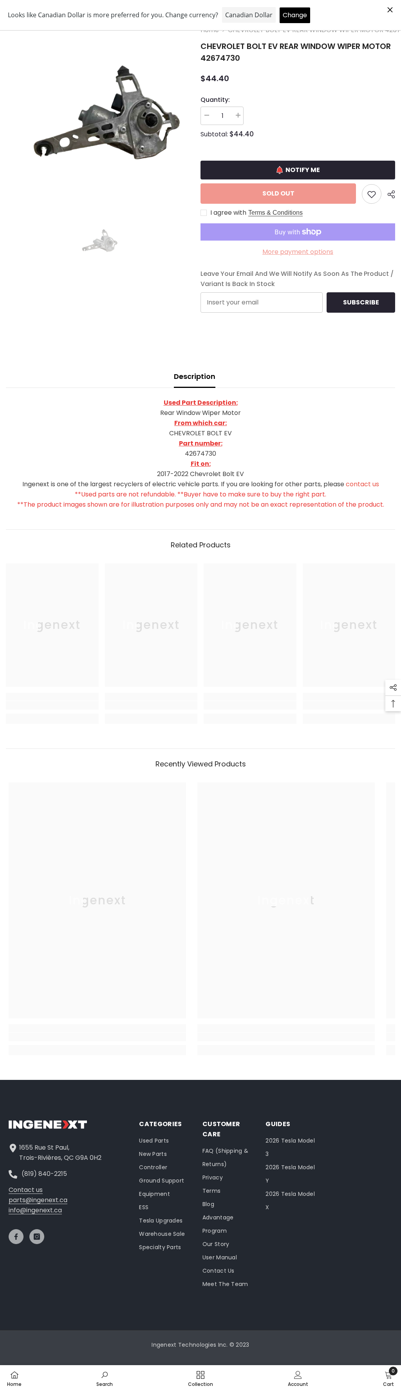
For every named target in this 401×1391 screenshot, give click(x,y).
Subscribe (361, 302)
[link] (52, 705)
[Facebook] (16, 1236)
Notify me (302, 169)
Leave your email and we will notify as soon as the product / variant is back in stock (297, 278)
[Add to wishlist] (371, 194)
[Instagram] (36, 1236)
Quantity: (215, 99)
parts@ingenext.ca (38, 1199)
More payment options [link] (297, 251)
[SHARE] (388, 194)
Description (194, 376)
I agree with (228, 213)
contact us (362, 484)
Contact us (26, 1189)
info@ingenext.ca (35, 1210)
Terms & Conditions (275, 212)
